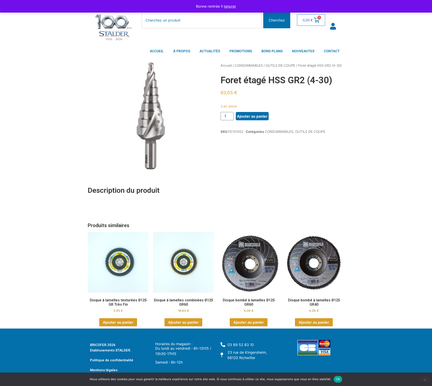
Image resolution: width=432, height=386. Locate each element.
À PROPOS (181, 51)
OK (338, 379)
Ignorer (230, 6)
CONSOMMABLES (249, 66)
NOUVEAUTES (303, 51)
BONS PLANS (272, 51)
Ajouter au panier (252, 116)
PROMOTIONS (241, 51)
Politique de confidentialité (111, 360)
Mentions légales (103, 370)
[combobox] (201, 20)
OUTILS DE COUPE (280, 66)
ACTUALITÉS (210, 51)
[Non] (425, 379)
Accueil (226, 66)
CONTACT (332, 51)
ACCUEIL (157, 51)
